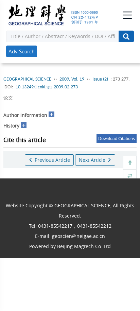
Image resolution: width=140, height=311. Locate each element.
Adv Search (21, 51)
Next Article (93, 160)
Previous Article (51, 160)
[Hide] (130, 176)
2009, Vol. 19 (71, 79)
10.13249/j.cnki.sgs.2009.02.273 (47, 87)
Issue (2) (100, 79)
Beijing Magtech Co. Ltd (84, 246)
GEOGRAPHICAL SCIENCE (27, 79)
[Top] (130, 162)
